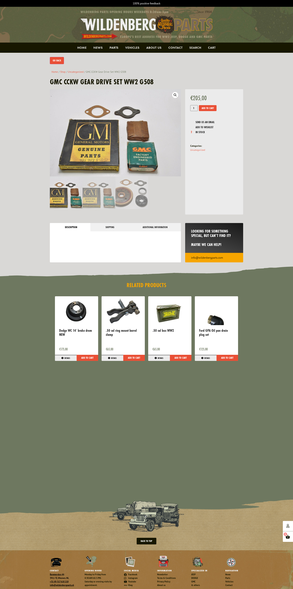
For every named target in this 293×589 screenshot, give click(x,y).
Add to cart (208, 108)
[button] (175, 95)
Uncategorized (76, 71)
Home (82, 48)
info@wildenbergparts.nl (62, 585)
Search (195, 48)
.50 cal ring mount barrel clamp (121, 332)
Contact (175, 48)
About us (154, 48)
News (98, 48)
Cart (212, 48)
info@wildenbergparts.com (207, 257)
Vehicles (132, 48)
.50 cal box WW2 (163, 330)
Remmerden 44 (57, 574)
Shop (63, 71)
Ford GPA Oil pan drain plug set (213, 332)
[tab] (70, 227)
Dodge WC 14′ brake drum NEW (75, 332)
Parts (114, 48)
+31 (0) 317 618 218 (59, 581)
